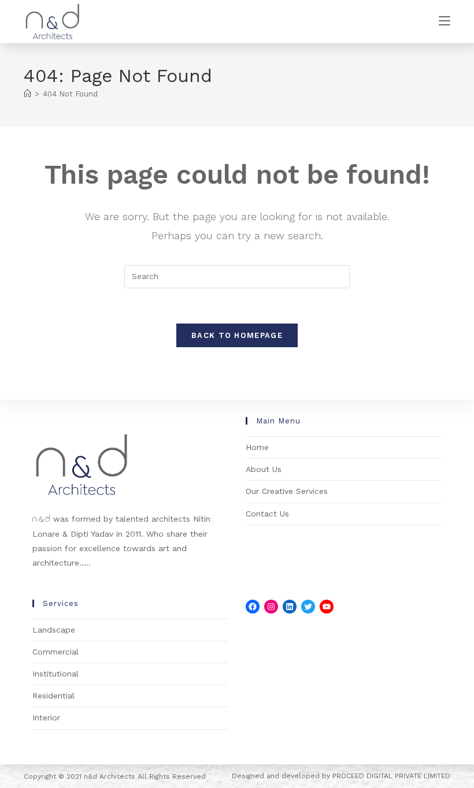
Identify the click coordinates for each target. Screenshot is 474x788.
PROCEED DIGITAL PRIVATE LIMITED (391, 776)
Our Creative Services (287, 491)
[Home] (27, 94)
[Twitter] (308, 607)
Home (257, 447)
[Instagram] (271, 607)
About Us (264, 469)
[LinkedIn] (290, 607)
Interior (46, 717)
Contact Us (267, 513)
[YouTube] (327, 607)
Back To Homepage (237, 335)
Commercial (55, 651)
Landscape (53, 629)
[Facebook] (253, 607)
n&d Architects (108, 776)
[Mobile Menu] (444, 21)
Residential (53, 695)
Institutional (55, 673)
